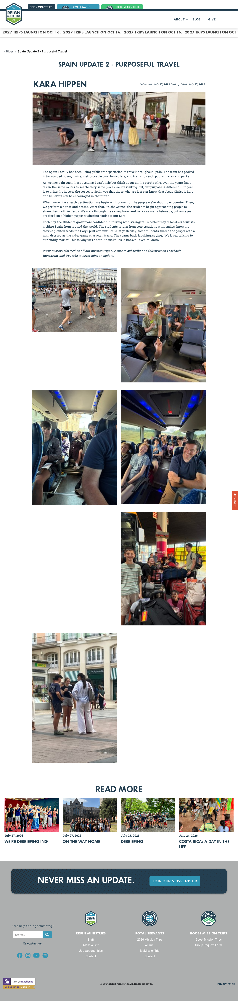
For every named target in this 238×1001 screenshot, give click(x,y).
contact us (34, 943)
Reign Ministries (41, 7)
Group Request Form (208, 945)
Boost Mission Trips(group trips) (127, 9)
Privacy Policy (226, 983)
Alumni (149, 945)
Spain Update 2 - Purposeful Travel (42, 51)
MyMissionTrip (150, 950)
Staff (91, 939)
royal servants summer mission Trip (83, 9)
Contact (91, 956)
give (212, 19)
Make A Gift (91, 945)
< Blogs (9, 51)
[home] (14, 14)
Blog (196, 19)
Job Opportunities (91, 950)
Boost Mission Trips (209, 939)
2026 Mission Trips (149, 939)
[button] (179, 19)
